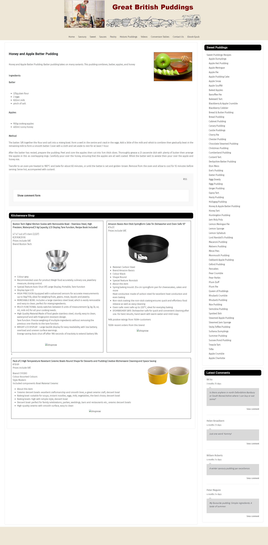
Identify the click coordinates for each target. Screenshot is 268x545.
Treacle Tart (214, 344)
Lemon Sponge (216, 228)
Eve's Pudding (216, 170)
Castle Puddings (217, 130)
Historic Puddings (128, 36)
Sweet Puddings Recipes (219, 55)
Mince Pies (214, 251)
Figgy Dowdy (215, 179)
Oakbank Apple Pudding (221, 260)
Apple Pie (213, 72)
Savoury (82, 36)
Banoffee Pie (215, 94)
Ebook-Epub (193, 36)
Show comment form (28, 195)
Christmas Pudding (218, 148)
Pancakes (213, 268)
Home (72, 36)
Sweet (93, 36)
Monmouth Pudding (219, 255)
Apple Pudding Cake (219, 76)
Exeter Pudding (216, 175)
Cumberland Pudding (220, 152)
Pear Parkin (214, 277)
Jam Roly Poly (216, 219)
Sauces (103, 36)
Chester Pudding (217, 139)
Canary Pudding (217, 126)
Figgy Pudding (215, 184)
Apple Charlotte (217, 358)
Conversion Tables (160, 36)
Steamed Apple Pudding (221, 318)
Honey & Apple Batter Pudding (224, 206)
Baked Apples (216, 90)
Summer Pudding (218, 335)
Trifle (211, 349)
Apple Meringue (217, 67)
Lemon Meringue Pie (219, 224)
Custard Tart (215, 157)
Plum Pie (213, 286)
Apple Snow (215, 81)
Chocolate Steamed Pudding (223, 143)
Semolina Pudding (218, 309)
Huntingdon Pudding (219, 215)
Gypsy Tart (214, 193)
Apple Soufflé (215, 85)
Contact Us (178, 36)
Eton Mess (214, 166)
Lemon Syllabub (217, 233)
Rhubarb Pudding (218, 300)
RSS (185, 179)
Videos (144, 36)
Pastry (113, 36)
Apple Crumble (216, 353)
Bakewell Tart (215, 99)
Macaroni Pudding (218, 242)
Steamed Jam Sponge (220, 322)
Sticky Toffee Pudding (219, 327)
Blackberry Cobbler (218, 108)
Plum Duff (214, 282)
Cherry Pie (214, 134)
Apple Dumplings (217, 59)
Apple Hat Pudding (218, 63)
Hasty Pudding (216, 197)
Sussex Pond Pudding (220, 340)
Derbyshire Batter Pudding (222, 161)
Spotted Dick (215, 313)
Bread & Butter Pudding (221, 112)
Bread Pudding (216, 117)
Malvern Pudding (217, 246)
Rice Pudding (215, 304)
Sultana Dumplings (218, 331)
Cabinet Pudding (217, 121)
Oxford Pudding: (217, 264)
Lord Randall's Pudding (221, 237)
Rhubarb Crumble (218, 295)
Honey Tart (214, 210)
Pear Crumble (216, 273)
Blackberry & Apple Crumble (223, 103)
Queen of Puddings (218, 291)
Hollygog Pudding (218, 201)
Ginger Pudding (216, 188)
